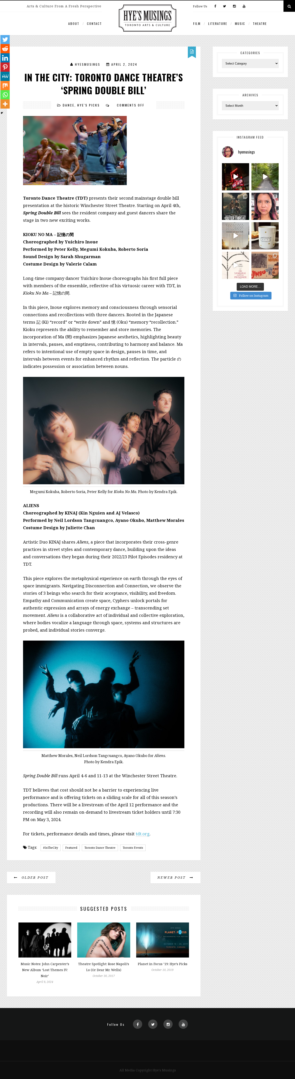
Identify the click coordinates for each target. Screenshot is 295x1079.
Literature (217, 23)
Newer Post (172, 877)
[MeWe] (5, 76)
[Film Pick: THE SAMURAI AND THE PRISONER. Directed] (235, 265)
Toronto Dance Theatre (99, 848)
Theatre (260, 23)
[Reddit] (5, 48)
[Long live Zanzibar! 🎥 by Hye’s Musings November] (235, 176)
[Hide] (2, 113)
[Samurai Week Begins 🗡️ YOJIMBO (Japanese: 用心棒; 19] (265, 265)
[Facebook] (215, 6)
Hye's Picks (88, 105)
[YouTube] (243, 6)
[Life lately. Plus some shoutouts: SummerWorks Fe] (265, 176)
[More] (5, 104)
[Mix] (5, 85)
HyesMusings (87, 64)
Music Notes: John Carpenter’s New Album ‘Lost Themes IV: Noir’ (45, 970)
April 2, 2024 (124, 64)
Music (240, 23)
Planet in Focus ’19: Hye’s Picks (162, 964)
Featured (71, 848)
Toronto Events (133, 848)
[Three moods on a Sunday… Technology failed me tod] (265, 206)
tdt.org (143, 834)
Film (197, 23)
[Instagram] (234, 6)
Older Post (34, 877)
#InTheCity (50, 848)
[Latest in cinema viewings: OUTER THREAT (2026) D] (235, 206)
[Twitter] (225, 6)
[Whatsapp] (5, 94)
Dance (68, 105)
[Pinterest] (5, 67)
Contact (94, 23)
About (73, 23)
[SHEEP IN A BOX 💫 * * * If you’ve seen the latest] (265, 235)
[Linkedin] (5, 57)
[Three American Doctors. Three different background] (235, 235)
